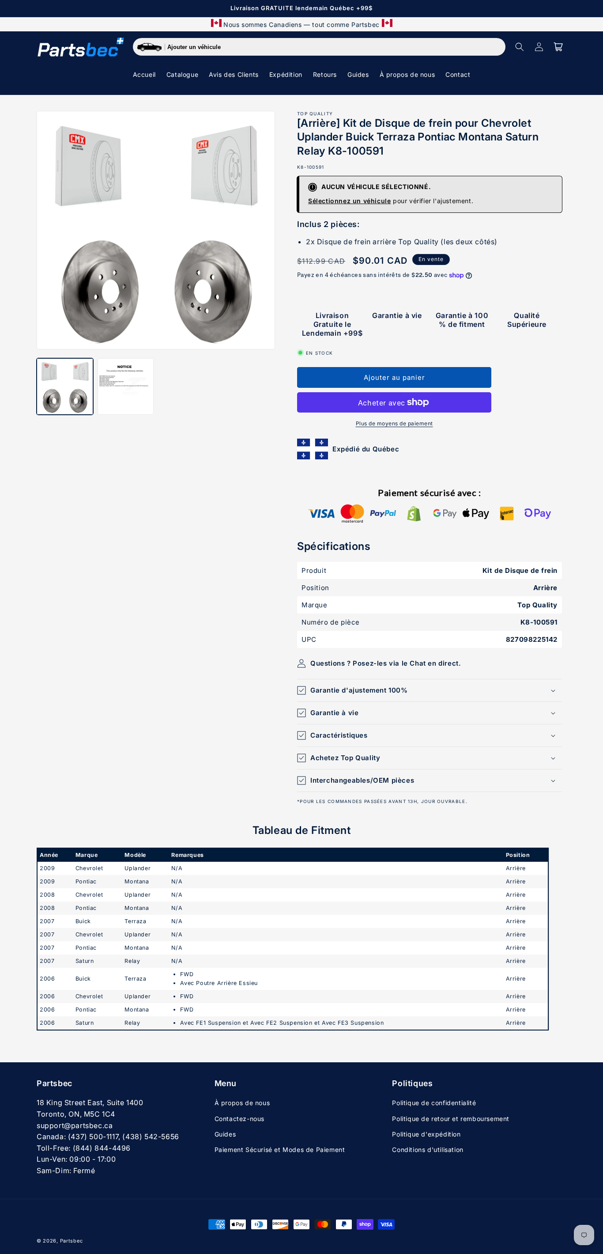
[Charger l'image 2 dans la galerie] (126, 386)
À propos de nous (242, 1102)
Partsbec (71, 1241)
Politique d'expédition (426, 1134)
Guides (225, 1134)
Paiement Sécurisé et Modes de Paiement (280, 1149)
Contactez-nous (239, 1118)
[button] (519, 47)
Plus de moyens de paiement (394, 423)
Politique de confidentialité (434, 1102)
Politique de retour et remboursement (450, 1118)
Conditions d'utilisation (427, 1149)
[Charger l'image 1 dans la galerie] (65, 386)
